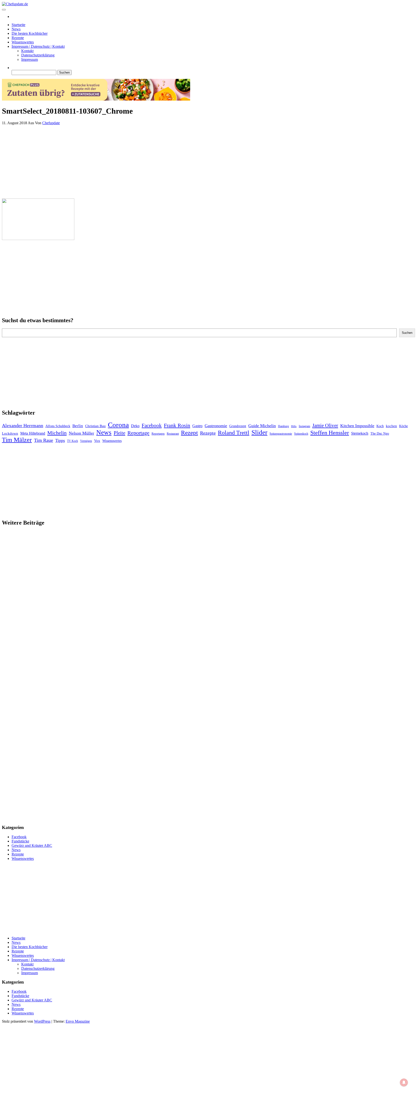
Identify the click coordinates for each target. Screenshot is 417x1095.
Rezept (189, 432)
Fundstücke (20, 841)
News (16, 29)
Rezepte (18, 38)
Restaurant (173, 433)
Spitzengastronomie (281, 433)
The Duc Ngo (379, 433)
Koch (380, 426)
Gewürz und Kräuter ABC (32, 845)
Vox (97, 441)
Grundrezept (237, 426)
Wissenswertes (23, 42)
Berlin (77, 426)
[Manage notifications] (404, 1082)
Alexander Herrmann (22, 425)
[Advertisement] (147, 161)
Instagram (304, 426)
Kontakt (27, 51)
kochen (391, 426)
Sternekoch (359, 433)
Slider (259, 432)
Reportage (138, 433)
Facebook (152, 425)
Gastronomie (216, 425)
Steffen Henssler (329, 433)
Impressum (29, 59)
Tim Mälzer (17, 439)
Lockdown (10, 433)
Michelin (57, 433)
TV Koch (72, 441)
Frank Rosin (177, 425)
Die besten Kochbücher (30, 33)
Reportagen (158, 433)
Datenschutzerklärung (38, 55)
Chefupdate (51, 123)
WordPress (42, 1021)
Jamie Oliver (325, 425)
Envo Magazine (78, 1021)
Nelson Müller (81, 433)
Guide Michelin (262, 425)
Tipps (60, 440)
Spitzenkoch (301, 433)
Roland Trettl (233, 433)
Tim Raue (43, 440)
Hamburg (283, 426)
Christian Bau (95, 426)
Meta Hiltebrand (32, 433)
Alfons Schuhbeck (57, 426)
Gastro (197, 426)
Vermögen (86, 441)
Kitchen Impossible (357, 425)
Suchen (407, 333)
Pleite (119, 433)
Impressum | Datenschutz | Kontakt (38, 46)
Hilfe (294, 426)
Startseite (18, 25)
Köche (403, 426)
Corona (118, 425)
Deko (135, 426)
